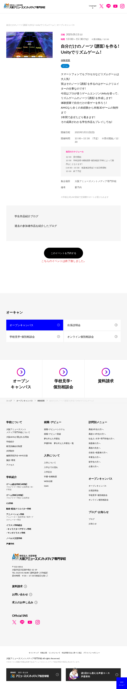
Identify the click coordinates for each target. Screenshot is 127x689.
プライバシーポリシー (91, 652)
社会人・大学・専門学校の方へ (101, 438)
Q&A (46, 485)
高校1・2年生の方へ (97, 433)
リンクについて (54, 652)
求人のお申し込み (22, 602)
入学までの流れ (51, 467)
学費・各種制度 (50, 476)
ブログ (92, 518)
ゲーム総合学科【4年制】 (16, 484)
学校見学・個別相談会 (22, 337)
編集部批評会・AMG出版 (17, 455)
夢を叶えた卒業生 (52, 438)
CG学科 (9, 503)
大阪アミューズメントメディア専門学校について (18, 431)
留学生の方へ (95, 461)
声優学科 (10, 543)
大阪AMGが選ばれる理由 (17, 436)
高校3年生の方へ (96, 429)
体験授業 (65, 60)
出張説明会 (74, 325)
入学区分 (48, 471)
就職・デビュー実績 (52, 433)
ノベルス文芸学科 (14, 538)
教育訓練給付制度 (14, 446)
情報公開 (43, 652)
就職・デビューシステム (54, 429)
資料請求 (17, 586)
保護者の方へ (95, 443)
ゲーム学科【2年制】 (14, 495)
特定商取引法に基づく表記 (72, 652)
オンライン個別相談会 (80, 337)
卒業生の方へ (95, 457)
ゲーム (65, 66)
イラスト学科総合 (14, 525)
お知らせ (93, 523)
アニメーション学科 (15, 514)
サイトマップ (34, 652)
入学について (50, 462)
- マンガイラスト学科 (15, 532)
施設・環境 (10, 460)
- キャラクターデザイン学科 (18, 528)
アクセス (10, 464)
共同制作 (10, 450)
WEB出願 (48, 481)
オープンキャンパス (21, 325)
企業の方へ (94, 466)
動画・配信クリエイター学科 (18, 508)
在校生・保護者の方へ (98, 452)
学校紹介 (10, 441)
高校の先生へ (95, 447)
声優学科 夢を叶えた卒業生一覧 (59, 443)
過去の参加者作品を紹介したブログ (36, 226)
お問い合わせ (20, 594)
